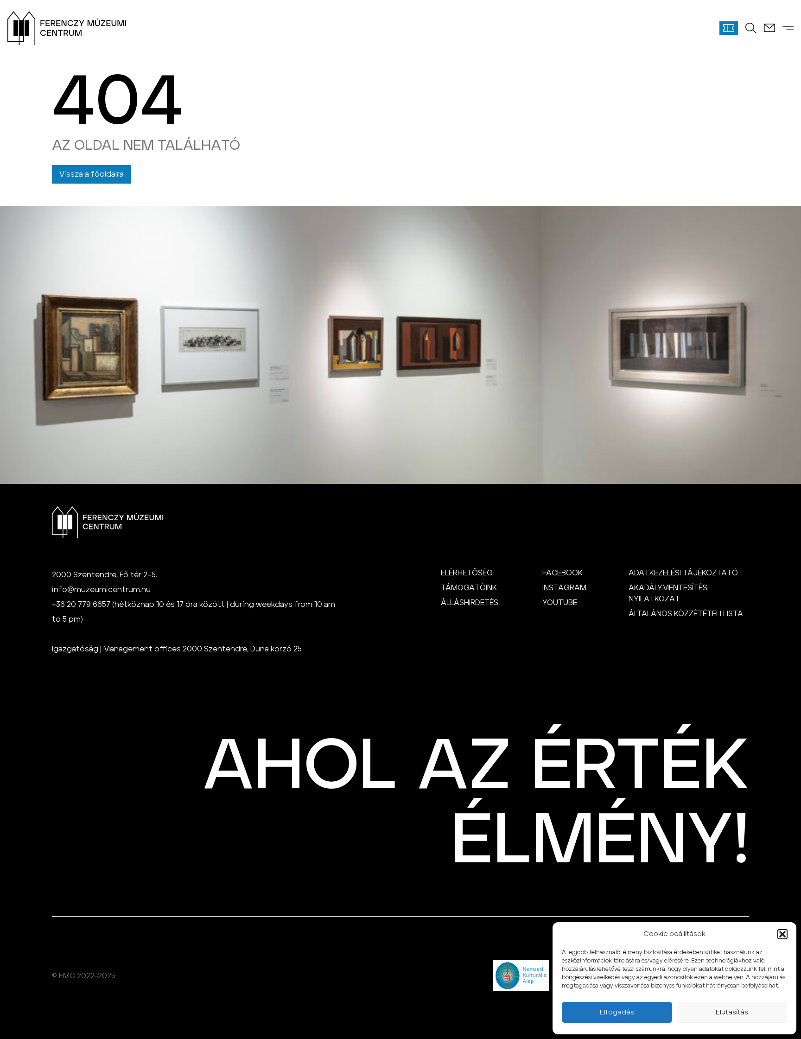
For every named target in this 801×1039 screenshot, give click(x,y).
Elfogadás (617, 1012)
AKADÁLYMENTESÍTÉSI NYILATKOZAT (669, 593)
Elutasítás (732, 1012)
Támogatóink (469, 588)
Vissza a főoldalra (91, 174)
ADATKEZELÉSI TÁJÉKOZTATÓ (683, 573)
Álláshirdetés (469, 602)
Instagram (564, 588)
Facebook (562, 573)
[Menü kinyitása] (788, 28)
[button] (782, 934)
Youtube (559, 602)
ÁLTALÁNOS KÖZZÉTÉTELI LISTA (686, 614)
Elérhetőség (467, 573)
